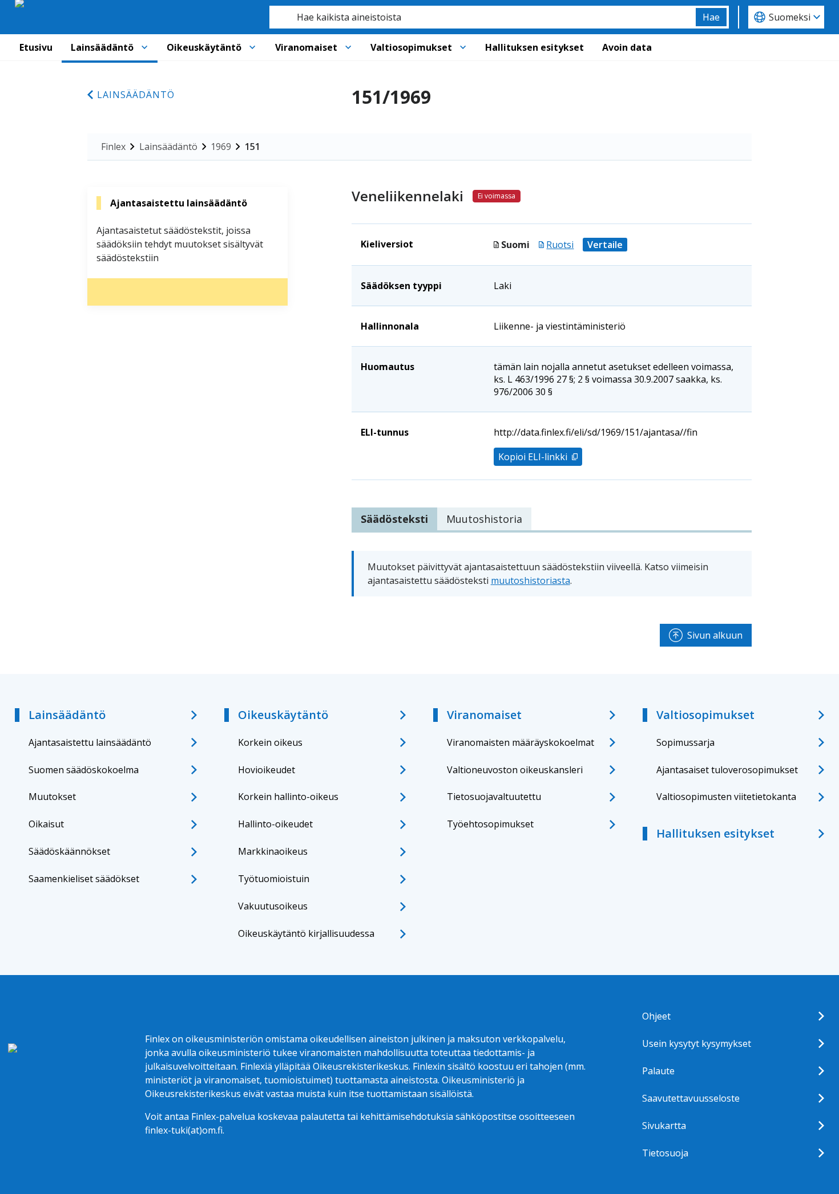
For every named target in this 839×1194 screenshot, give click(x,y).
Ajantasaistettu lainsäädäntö (90, 742)
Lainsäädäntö (102, 47)
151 (252, 146)
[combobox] (482, 17)
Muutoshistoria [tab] (484, 519)
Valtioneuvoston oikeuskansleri (515, 769)
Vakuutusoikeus (273, 906)
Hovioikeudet (266, 769)
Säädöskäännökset (69, 851)
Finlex (113, 146)
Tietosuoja (665, 1153)
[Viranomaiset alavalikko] (348, 47)
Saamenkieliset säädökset (84, 878)
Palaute (658, 1071)
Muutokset (52, 796)
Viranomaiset (306, 47)
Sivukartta (664, 1125)
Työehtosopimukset (490, 824)
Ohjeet (656, 1016)
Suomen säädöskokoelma (84, 769)
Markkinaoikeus (273, 851)
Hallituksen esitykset (534, 47)
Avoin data (627, 47)
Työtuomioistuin (273, 878)
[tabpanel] (552, 573)
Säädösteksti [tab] (394, 519)
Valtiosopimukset (411, 47)
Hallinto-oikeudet (275, 824)
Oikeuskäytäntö (204, 47)
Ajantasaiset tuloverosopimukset (727, 769)
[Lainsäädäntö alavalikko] (144, 47)
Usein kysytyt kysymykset (696, 1043)
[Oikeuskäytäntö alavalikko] (252, 47)
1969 (221, 146)
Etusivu (36, 47)
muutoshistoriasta (530, 580)
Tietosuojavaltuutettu (494, 796)
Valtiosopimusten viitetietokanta (726, 796)
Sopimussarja (685, 742)
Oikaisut (46, 824)
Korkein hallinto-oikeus (288, 796)
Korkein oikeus (270, 742)
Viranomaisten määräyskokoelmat (520, 742)
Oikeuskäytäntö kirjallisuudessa (306, 933)
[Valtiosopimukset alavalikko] (462, 47)
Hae (711, 17)
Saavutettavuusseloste (691, 1098)
